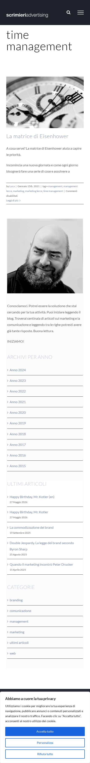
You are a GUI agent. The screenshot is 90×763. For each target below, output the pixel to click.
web (13, 653)
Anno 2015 (18, 466)
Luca (12, 186)
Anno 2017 (18, 444)
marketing (18, 191)
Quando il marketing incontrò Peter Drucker (41, 564)
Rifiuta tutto (45, 754)
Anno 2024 (18, 370)
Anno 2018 (18, 434)
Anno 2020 (18, 412)
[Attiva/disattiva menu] (80, 12)
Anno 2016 (18, 455)
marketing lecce (33, 191)
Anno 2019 (18, 423)
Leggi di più (12, 200)
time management (53, 191)
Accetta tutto (45, 731)
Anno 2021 (18, 402)
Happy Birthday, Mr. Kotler (29, 512)
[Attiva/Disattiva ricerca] (69, 12)
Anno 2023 (18, 380)
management (55, 186)
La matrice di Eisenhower (37, 136)
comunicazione (20, 611)
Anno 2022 (18, 391)
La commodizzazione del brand (32, 527)
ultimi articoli (19, 642)
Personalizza (45, 742)
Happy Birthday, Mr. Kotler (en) (32, 497)
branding (16, 600)
